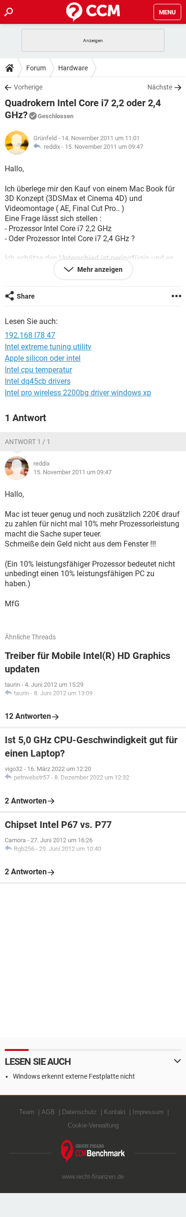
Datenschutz (79, 1112)
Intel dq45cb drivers (38, 381)
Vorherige (28, 87)
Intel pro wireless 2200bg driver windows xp (78, 392)
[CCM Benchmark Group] (93, 1151)
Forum (36, 68)
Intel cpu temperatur (38, 369)
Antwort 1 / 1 (28, 442)
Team (26, 1112)
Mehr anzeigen (99, 269)
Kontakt (114, 1112)
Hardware (73, 68)
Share (26, 296)
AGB (48, 1112)
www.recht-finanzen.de (93, 1176)
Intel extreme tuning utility (48, 346)
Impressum (148, 1112)
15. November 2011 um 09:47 (104, 146)
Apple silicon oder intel (43, 358)
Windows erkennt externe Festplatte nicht (74, 1076)
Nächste (159, 87)
